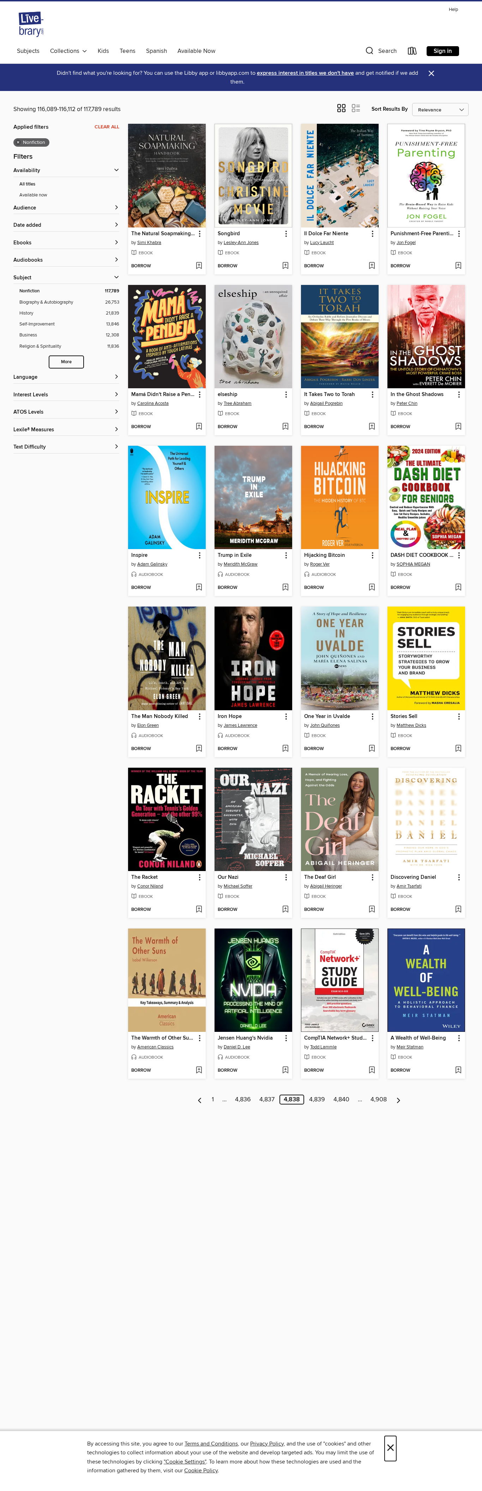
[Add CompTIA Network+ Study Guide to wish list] (371, 1070)
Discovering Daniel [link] (413, 877)
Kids (103, 51)
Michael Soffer (238, 886)
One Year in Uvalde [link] (327, 716)
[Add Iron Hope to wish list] (285, 749)
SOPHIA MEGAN (413, 564)
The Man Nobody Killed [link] (159, 716)
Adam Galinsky (152, 564)
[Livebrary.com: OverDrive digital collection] (31, 24)
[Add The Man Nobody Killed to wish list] (198, 749)
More (66, 362)
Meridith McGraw (241, 564)
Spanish (156, 51)
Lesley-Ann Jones (241, 242)
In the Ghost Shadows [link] (417, 394)
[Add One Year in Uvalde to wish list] (371, 749)
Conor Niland (150, 886)
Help (453, 9)
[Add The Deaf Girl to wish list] (371, 909)
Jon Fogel (406, 242)
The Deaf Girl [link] (320, 877)
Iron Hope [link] (230, 716)
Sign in (443, 51)
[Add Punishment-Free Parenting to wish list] (458, 266)
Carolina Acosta (153, 403)
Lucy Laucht (322, 242)
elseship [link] (227, 394)
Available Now (196, 51)
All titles (27, 184)
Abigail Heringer (326, 886)
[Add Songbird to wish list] (285, 266)
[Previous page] (200, 1099)
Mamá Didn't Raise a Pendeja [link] (163, 394)
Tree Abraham (238, 403)
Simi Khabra (149, 242)
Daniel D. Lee (237, 1047)
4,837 (267, 1099)
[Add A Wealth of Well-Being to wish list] (458, 1070)
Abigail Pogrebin (326, 403)
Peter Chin (407, 403)
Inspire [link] (139, 555)
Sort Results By (390, 109)
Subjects (28, 51)
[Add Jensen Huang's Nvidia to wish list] (285, 1070)
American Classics (155, 1047)
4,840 (341, 1099)
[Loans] (412, 52)
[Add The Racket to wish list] (198, 909)
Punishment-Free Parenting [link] (423, 234)
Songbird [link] (229, 234)
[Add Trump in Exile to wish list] (285, 587)
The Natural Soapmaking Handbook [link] (163, 234)
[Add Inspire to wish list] (198, 587)
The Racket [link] (144, 877)
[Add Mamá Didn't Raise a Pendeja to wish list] (198, 427)
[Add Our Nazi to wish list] (285, 909)
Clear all (107, 127)
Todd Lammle (323, 1047)
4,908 (378, 1099)
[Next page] (398, 1099)
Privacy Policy (267, 1443)
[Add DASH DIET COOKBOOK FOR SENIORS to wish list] (458, 587)
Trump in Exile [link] (235, 555)
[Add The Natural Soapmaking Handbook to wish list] (198, 266)
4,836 (243, 1099)
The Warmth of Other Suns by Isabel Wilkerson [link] (163, 1038)
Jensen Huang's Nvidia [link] (245, 1038)
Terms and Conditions (211, 1443)
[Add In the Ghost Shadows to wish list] (458, 427)
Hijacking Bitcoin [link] (324, 555)
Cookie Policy (201, 1470)
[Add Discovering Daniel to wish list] (458, 909)
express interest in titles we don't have (305, 73)
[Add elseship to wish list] (285, 427)
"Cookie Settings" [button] (185, 1461)
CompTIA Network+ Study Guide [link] (336, 1038)
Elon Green (148, 725)
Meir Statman (410, 1047)
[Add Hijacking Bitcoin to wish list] (371, 587)
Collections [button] (66, 51)
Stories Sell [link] (404, 716)
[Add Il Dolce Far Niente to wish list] (371, 266)
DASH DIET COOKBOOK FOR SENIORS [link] (423, 555)
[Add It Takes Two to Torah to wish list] (371, 427)
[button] (380, 52)
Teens (127, 51)
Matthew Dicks (411, 725)
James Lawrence (240, 725)
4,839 (317, 1099)
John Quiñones (325, 725)
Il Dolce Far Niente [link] (326, 234)
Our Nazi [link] (228, 877)
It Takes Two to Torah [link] (329, 394)
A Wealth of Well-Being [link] (418, 1038)
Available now (33, 195)
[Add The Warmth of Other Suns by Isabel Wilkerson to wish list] (198, 1070)
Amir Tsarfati (409, 886)
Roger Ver (320, 564)
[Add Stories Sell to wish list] (458, 749)
